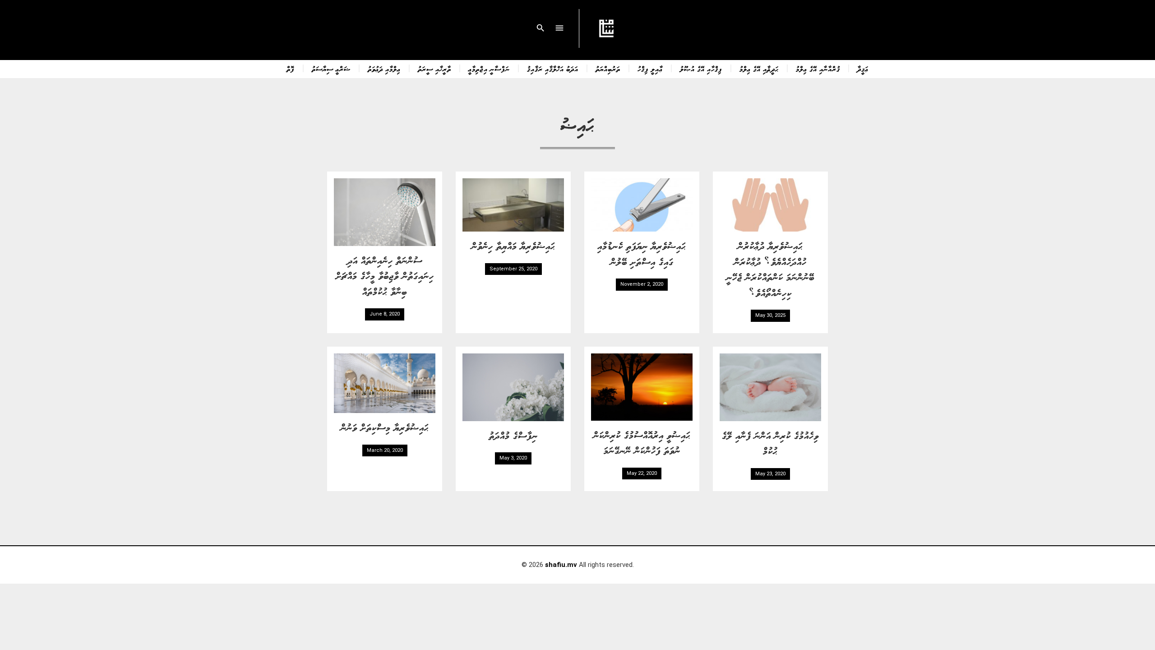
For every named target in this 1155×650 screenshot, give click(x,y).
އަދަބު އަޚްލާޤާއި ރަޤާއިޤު (552, 68)
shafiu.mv (561, 565)
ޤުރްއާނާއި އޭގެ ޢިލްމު (818, 68)
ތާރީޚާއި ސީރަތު (434, 68)
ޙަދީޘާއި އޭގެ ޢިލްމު (759, 68)
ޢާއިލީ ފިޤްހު (650, 68)
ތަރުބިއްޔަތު (608, 68)
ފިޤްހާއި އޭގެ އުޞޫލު (701, 68)
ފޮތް (290, 68)
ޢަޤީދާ (863, 68)
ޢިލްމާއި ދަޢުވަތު (384, 68)
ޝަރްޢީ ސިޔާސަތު (331, 68)
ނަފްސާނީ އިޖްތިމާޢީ (489, 68)
